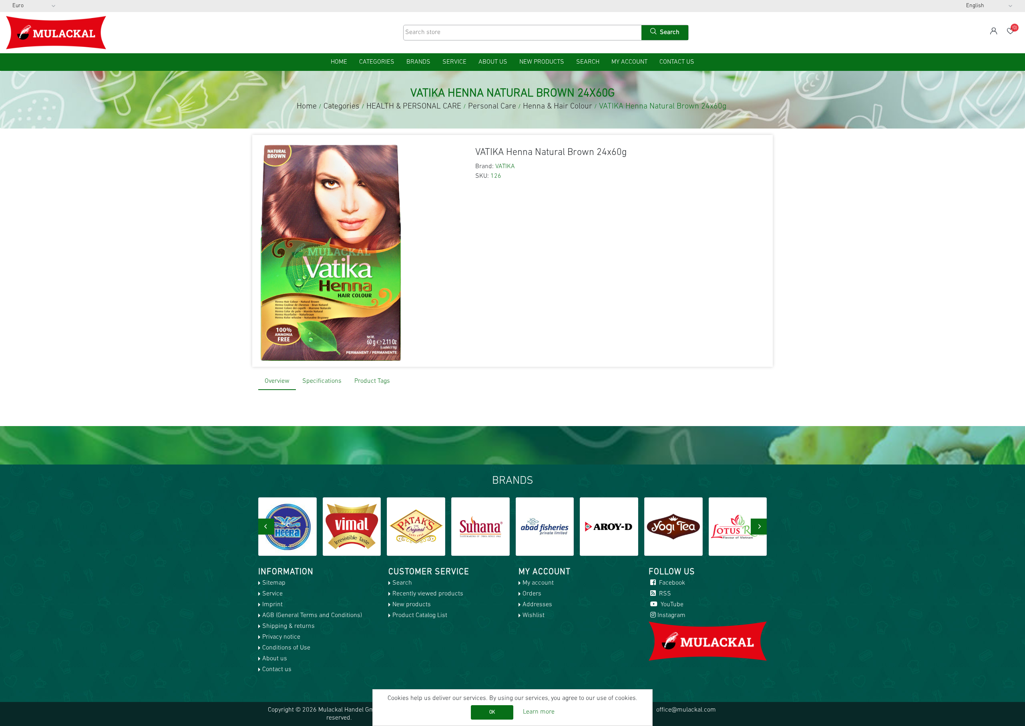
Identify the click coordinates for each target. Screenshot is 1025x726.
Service (454, 62)
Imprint (272, 604)
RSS (664, 594)
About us (492, 62)
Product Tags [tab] (372, 381)
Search (587, 62)
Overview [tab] (277, 381)
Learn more (539, 712)
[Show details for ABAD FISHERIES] (545, 526)
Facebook (671, 583)
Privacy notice (281, 637)
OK (492, 712)
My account (629, 62)
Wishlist (534, 615)
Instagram (671, 615)
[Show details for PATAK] (416, 526)
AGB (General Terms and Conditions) (312, 615)
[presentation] (266, 527)
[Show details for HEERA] (287, 526)
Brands (418, 62)
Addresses (537, 604)
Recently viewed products (427, 594)
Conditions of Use (286, 648)
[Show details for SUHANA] (480, 526)
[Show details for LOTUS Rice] (738, 526)
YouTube (671, 604)
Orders (532, 594)
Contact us (676, 62)
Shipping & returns (288, 626)
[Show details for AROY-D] (609, 526)
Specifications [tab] (322, 381)
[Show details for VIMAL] (352, 526)
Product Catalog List (419, 615)
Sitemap (273, 583)
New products (541, 62)
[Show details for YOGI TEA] (673, 526)
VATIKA (505, 166)
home (339, 62)
